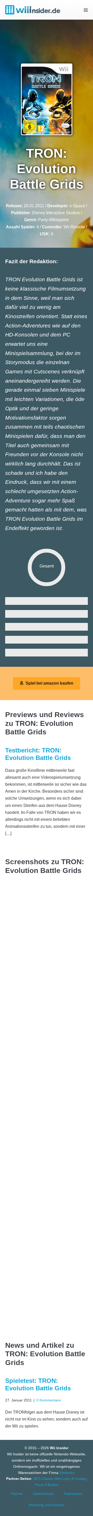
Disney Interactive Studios (56, 213)
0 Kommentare (48, 1400)
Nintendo (66, 1473)
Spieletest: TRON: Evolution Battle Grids (38, 1384)
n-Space (77, 206)
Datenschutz (43, 1493)
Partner (17, 1493)
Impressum (73, 1493)
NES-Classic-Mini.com (51, 1479)
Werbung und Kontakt (46, 1505)
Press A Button (46, 1485)
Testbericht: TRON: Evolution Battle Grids (38, 754)
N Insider (79, 1479)
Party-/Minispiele (53, 220)
